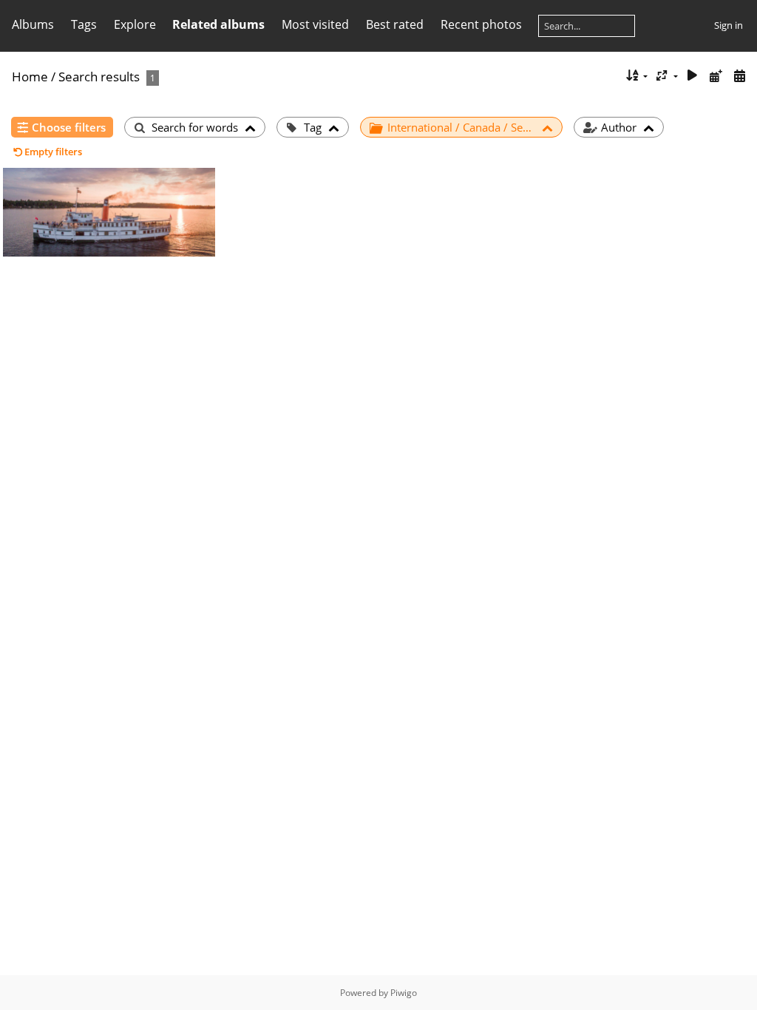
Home (30, 76)
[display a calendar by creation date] (739, 76)
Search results (99, 76)
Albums (33, 24)
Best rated (395, 24)
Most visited (315, 24)
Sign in (728, 25)
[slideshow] (693, 76)
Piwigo (403, 992)
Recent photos (481, 24)
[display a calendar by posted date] (715, 76)
